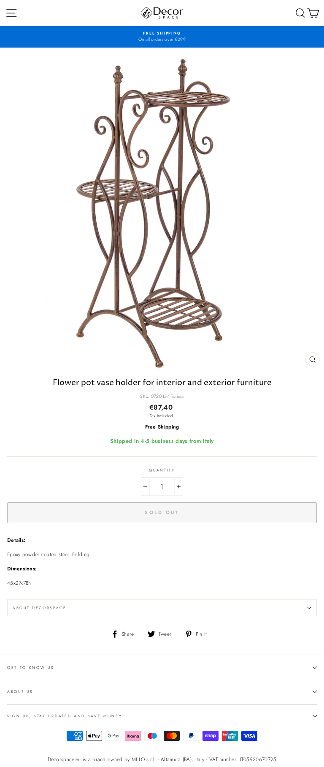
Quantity (162, 470)
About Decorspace (40, 607)
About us (20, 691)
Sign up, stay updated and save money (64, 716)
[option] (162, 36)
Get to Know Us (30, 667)
